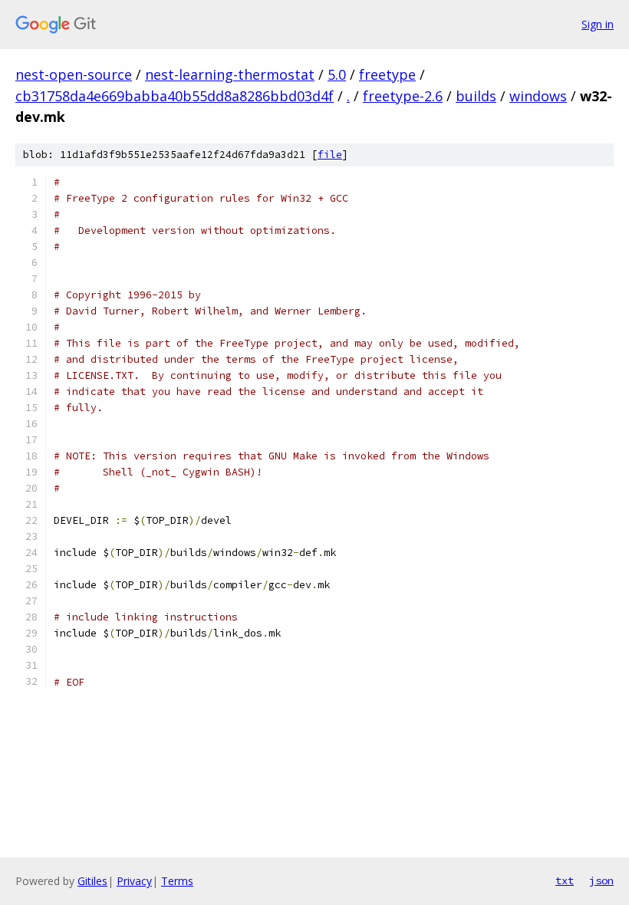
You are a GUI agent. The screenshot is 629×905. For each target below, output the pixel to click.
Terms (177, 881)
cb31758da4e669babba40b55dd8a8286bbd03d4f (174, 96)
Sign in (597, 24)
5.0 (337, 74)
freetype (387, 74)
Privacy (134, 881)
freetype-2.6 (403, 96)
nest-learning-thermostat (229, 74)
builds (476, 96)
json (601, 880)
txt (564, 880)
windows (538, 96)
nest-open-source (73, 74)
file (330, 154)
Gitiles (92, 881)
